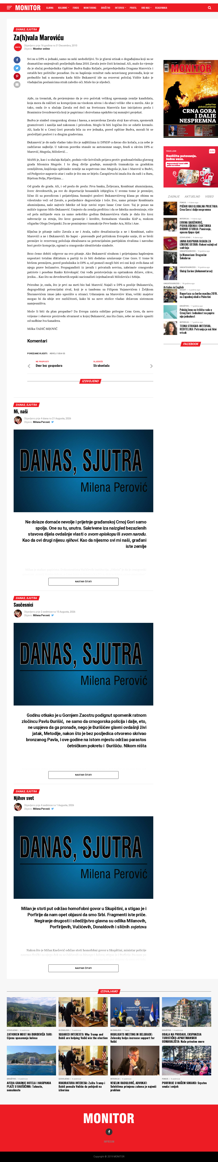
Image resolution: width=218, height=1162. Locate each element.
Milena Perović (41, 422)
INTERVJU (119, 7)
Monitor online (41, 48)
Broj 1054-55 (58, 354)
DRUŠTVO (105, 7)
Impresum (109, 1141)
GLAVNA (49, 7)
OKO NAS (145, 7)
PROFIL (133, 7)
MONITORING (90, 7)
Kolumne (62, 7)
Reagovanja (161, 7)
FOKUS (76, 7)
